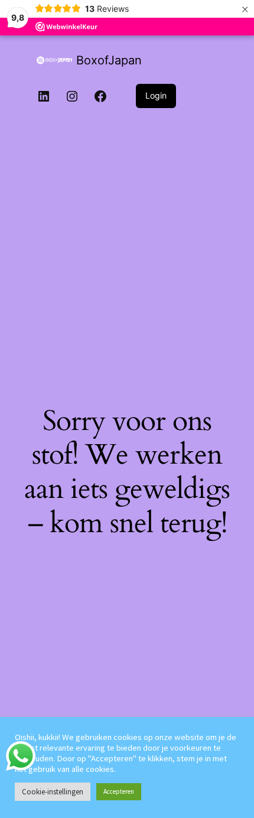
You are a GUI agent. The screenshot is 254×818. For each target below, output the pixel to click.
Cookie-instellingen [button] (52, 792)
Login (156, 95)
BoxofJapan (109, 60)
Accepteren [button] (118, 791)
